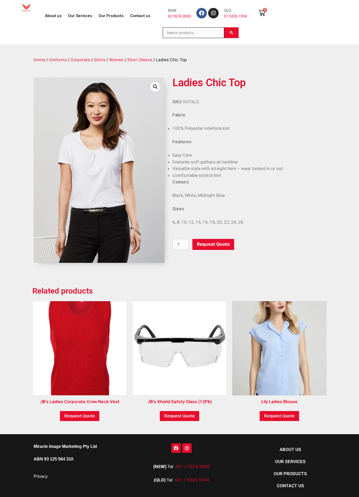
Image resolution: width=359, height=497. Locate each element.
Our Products (111, 15)
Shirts (99, 59)
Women (116, 59)
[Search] (231, 32)
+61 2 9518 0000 (192, 466)
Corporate (80, 59)
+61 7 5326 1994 (192, 480)
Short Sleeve (139, 59)
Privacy (41, 476)
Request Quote (213, 244)
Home (39, 59)
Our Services (80, 15)
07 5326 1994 (235, 16)
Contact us (140, 15)
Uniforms (58, 59)
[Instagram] (213, 13)
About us (53, 15)
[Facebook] (201, 13)
